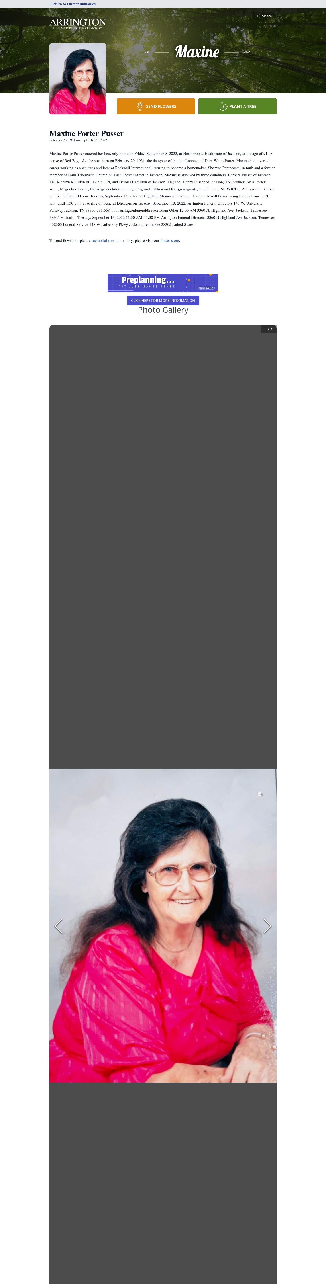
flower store (169, 240)
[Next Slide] (268, 926)
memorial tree (103, 240)
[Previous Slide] (58, 926)
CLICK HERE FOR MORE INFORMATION (163, 300)
